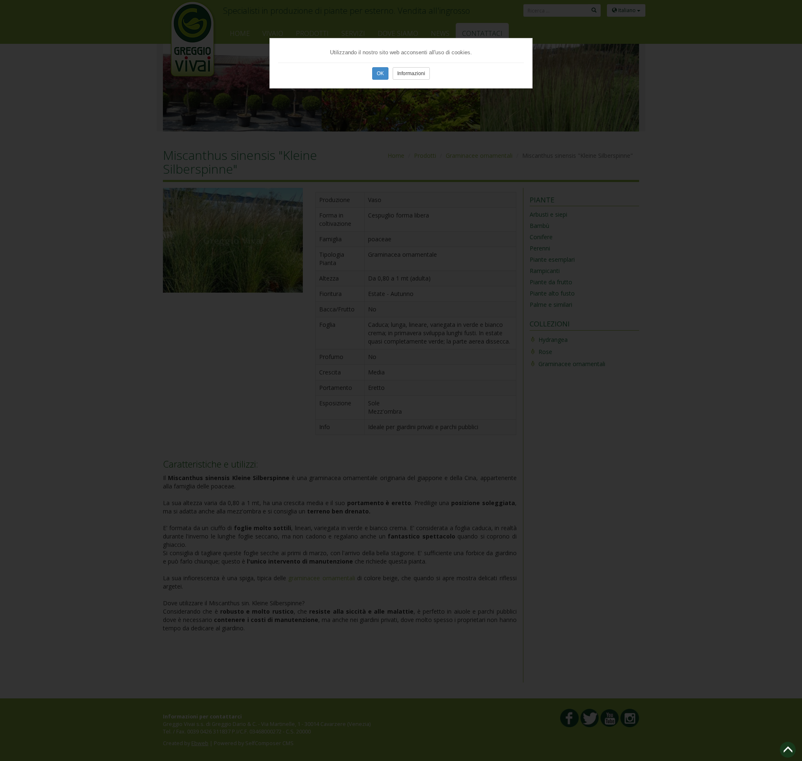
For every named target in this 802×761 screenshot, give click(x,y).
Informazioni (411, 73)
